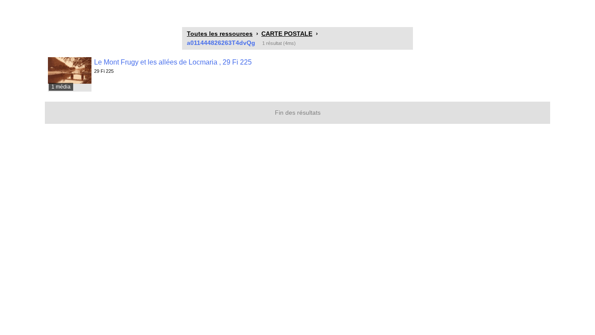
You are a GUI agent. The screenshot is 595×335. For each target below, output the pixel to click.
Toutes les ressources (220, 33)
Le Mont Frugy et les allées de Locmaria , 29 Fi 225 (173, 62)
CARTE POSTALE (286, 33)
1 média (61, 87)
